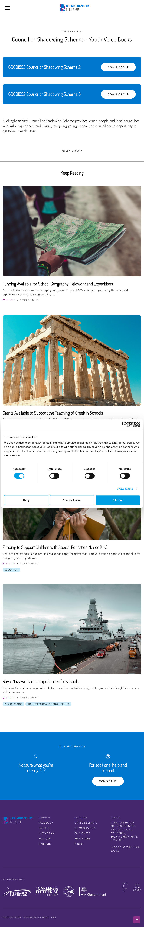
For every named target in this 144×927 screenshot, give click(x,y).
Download (117, 67)
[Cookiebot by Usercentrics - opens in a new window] (124, 424)
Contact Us (108, 781)
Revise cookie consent (137, 887)
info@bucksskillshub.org (126, 849)
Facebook (46, 823)
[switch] (54, 476)
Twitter (44, 828)
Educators (82, 838)
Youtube (45, 838)
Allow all (118, 500)
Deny (26, 500)
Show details (125, 488)
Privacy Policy (125, 887)
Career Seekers (86, 823)
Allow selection (72, 500)
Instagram (47, 833)
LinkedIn (45, 844)
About (79, 844)
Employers (82, 833)
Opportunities (85, 828)
